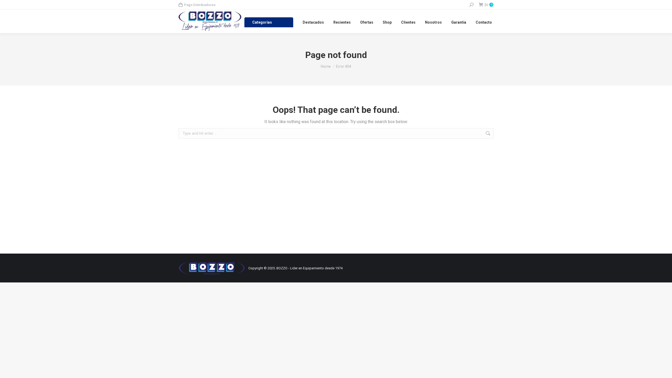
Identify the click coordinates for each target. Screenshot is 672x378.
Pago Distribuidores (200, 5)
